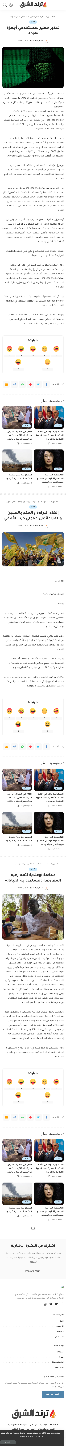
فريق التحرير (35, 41)
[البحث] (5, 5)
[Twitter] (38, 384)
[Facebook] (46, 384)
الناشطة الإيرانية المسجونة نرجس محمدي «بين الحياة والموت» (50, 479)
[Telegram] (14, 384)
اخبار (33, 22)
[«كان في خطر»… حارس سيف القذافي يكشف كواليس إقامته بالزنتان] (17, 417)
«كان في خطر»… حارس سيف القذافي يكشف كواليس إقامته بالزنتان (19, 435)
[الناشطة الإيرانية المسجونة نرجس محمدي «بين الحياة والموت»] (49, 460)
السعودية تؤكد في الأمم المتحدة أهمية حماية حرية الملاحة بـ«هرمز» (50, 435)
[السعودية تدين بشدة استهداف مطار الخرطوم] (17, 460)
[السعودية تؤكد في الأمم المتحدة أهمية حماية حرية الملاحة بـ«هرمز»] (49, 417)
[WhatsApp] (22, 384)
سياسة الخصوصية (26, 1437)
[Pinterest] (30, 384)
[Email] (6, 384)
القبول (8, 1442)
